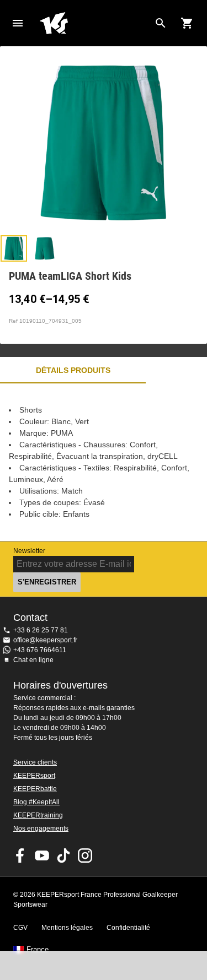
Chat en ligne (33, 660)
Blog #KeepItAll (36, 802)
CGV (20, 928)
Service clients (35, 762)
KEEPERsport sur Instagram (85, 855)
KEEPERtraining (38, 815)
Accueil (95, 23)
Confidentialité (128, 928)
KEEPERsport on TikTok (63, 855)
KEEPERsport (34, 775)
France (37, 950)
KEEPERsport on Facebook (20, 855)
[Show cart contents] (187, 23)
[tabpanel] (103, 462)
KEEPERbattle (35, 789)
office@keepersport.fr (45, 640)
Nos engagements (40, 828)
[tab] (14, 248)
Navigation (17, 23)
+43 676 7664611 (39, 650)
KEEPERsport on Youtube (42, 855)
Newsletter (29, 551)
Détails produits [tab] (73, 370)
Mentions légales (67, 928)
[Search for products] (161, 23)
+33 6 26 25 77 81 (40, 630)
